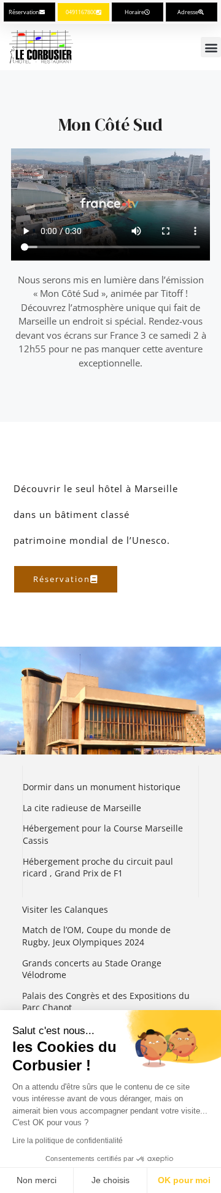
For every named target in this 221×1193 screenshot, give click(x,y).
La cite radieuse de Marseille (82, 808)
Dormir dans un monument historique (103, 787)
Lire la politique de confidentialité (67, 1140)
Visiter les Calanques (65, 909)
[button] (211, 47)
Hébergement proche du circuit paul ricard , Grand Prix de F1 (98, 867)
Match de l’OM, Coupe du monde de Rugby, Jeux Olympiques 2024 (96, 936)
